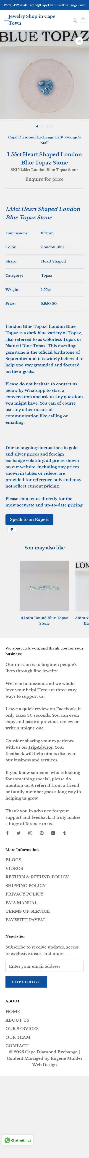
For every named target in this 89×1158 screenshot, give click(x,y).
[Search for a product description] (75, 20)
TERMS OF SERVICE (27, 911)
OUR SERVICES (22, 1028)
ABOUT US (17, 1020)
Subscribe (26, 982)
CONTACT (17, 1046)
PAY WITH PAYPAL (25, 920)
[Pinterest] (42, 833)
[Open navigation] (6, 20)
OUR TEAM (17, 1037)
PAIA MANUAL (21, 903)
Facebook (66, 709)
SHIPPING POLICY (25, 885)
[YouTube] (53, 833)
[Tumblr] (64, 833)
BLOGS (13, 860)
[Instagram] (30, 833)
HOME (12, 1011)
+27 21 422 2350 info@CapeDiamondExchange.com (44, 5)
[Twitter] (19, 833)
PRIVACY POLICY (24, 894)
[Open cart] (83, 20)
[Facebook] (7, 833)
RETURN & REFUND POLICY (37, 877)
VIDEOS (14, 868)
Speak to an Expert (29, 519)
